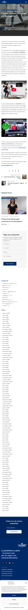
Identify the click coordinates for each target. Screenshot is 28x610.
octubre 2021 (6, 428)
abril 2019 (5, 488)
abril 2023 (5, 391)
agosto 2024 (6, 359)
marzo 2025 (5, 345)
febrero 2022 (6, 419)
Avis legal (22, 607)
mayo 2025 (5, 341)
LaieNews (7, 295)
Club (5, 289)
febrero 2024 (6, 371)
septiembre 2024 (7, 357)
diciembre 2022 (7, 399)
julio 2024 (5, 361)
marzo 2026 (5, 323)
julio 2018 (5, 506)
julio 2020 (5, 458)
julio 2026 (5, 315)
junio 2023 (5, 387)
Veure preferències (14, 603)
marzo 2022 (5, 417)
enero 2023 (5, 397)
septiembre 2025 (7, 335)
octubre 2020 (6, 452)
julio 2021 (5, 434)
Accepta (14, 595)
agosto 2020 (6, 456)
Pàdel (5, 297)
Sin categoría (7, 303)
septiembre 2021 (7, 430)
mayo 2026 (5, 319)
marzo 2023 (5, 393)
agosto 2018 (6, 504)
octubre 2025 (6, 333)
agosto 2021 (6, 432)
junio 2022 (5, 411)
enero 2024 (5, 373)
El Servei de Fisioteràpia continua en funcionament (11, 220)
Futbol (5, 293)
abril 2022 (5, 415)
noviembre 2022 (7, 401)
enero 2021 (5, 446)
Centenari (6, 287)
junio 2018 (5, 508)
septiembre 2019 (7, 478)
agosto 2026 (6, 313)
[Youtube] (9, 563)
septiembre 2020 (7, 454)
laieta (7, 24)
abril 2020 (5, 464)
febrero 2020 (6, 468)
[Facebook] (6, 563)
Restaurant (7, 299)
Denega (14, 599)
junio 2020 (5, 460)
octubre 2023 (6, 379)
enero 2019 (5, 494)
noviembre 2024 (7, 353)
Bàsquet (6, 285)
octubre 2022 (6, 403)
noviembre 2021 (7, 425)
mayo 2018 (5, 510)
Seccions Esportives (9, 301)
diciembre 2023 (7, 375)
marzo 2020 (5, 466)
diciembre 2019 (6, 472)
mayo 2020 (5, 462)
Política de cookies (7, 607)
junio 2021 (5, 436)
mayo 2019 (5, 486)
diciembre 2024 (7, 351)
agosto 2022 (6, 407)
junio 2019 (5, 484)
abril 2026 (5, 321)
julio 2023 (5, 385)
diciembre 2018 (6, 496)
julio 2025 (5, 337)
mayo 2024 (5, 365)
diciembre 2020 (7, 448)
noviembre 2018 (7, 498)
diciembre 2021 (6, 423)
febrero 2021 (6, 444)
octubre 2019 (6, 476)
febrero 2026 (6, 325)
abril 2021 (5, 440)
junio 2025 (5, 339)
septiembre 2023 (7, 381)
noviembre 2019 (7, 474)
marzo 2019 (5, 490)
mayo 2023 (5, 389)
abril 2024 (5, 367)
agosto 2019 (6, 480)
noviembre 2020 (7, 450)
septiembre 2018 (7, 502)
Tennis (6, 305)
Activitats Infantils (9, 283)
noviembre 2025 (7, 331)
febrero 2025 (6, 347)
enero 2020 (5, 470)
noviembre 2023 (7, 377)
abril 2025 (5, 343)
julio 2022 (5, 409)
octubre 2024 (6, 355)
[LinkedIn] (13, 563)
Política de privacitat (16, 607)
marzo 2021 (5, 442)
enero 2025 (5, 349)
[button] (26, 583)
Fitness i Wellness (10, 22)
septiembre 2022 (7, 405)
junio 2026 (5, 317)
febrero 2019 (6, 492)
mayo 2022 (5, 413)
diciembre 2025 (7, 329)
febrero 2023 (6, 395)
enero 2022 (5, 421)
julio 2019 (5, 482)
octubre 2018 (6, 500)
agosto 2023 (6, 383)
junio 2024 (5, 363)
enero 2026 (5, 327)
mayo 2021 (5, 438)
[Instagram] (2, 563)
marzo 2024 (5, 369)
